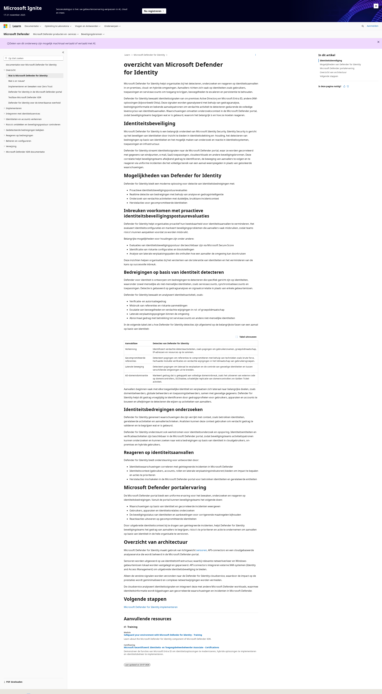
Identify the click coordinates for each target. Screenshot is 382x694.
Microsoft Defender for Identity (149, 54)
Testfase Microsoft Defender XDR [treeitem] (24, 97)
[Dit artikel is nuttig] (344, 86)
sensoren (201, 550)
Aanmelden (372, 25)
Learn (127, 54)
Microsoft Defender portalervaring (337, 68)
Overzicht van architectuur (333, 72)
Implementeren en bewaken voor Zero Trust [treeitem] (30, 86)
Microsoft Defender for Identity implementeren (151, 607)
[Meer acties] (255, 55)
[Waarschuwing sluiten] (376, 6)
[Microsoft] (5, 26)
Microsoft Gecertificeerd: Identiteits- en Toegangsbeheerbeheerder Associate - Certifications (171, 647)
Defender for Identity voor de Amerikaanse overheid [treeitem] (34, 102)
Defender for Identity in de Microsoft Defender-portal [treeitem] (35, 91)
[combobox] (33, 58)
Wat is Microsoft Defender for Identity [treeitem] (28, 75)
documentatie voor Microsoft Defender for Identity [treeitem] (31, 64)
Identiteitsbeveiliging (331, 60)
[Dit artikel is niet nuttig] (348, 86)
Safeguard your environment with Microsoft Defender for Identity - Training (163, 635)
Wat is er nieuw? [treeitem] (16, 81)
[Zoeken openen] (363, 26)
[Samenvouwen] (63, 52)
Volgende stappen (329, 76)
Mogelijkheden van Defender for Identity (340, 64)
